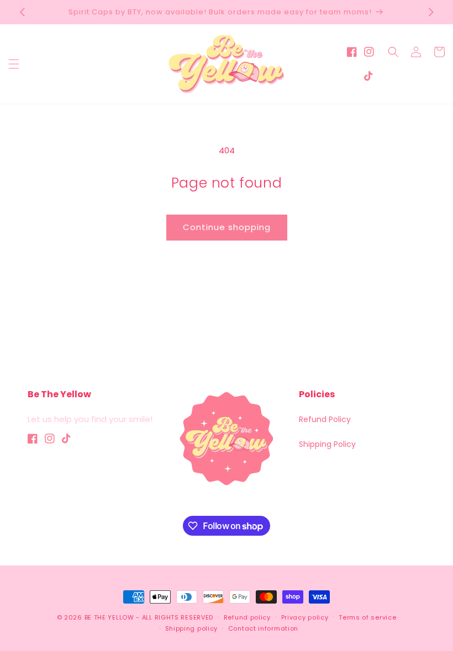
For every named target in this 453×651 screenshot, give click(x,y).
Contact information (263, 628)
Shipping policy (191, 628)
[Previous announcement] (22, 12)
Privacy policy (305, 617)
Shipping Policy (327, 444)
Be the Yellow (109, 617)
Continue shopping (227, 227)
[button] (14, 64)
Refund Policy (325, 419)
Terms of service (367, 617)
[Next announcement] (431, 12)
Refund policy (247, 617)
